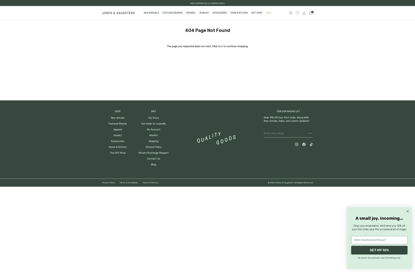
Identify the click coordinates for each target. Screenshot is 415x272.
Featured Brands (117, 123)
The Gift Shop (118, 153)
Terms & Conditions (129, 182)
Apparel (117, 129)
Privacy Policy (108, 182)
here (220, 46)
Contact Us (153, 158)
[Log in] (304, 13)
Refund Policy (153, 147)
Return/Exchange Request (154, 153)
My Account (153, 129)
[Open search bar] (291, 13)
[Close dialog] (407, 211)
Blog (153, 164)
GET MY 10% (379, 250)
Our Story (153, 118)
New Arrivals (117, 118)
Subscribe (309, 133)
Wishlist (153, 135)
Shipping (153, 141)
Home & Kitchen (118, 147)
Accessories (117, 141)
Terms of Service (150, 182)
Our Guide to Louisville (153, 123)
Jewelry (117, 135)
